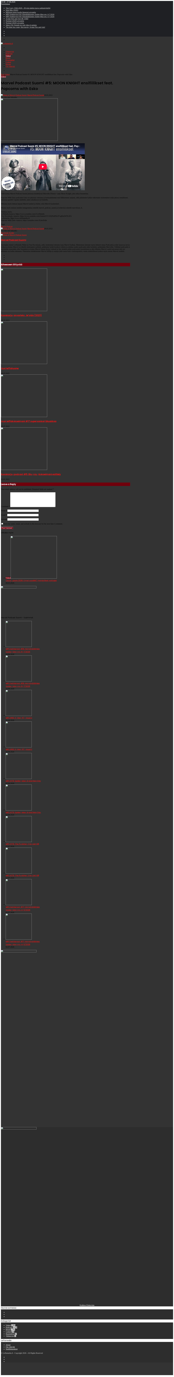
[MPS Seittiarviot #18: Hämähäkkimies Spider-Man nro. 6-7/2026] (19, 646)
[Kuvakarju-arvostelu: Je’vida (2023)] (24, 310)
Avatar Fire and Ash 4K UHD (17, 19)
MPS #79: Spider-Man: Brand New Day (23, 781)
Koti (2, 74)
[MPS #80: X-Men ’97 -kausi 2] (19, 715)
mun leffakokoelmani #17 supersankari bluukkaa (28, 421)
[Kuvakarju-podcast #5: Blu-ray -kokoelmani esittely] (24, 469)
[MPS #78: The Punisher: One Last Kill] (19, 841)
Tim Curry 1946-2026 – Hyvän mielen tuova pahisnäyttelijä (28, 8)
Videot (8, 56)
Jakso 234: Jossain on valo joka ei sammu (21, 25)
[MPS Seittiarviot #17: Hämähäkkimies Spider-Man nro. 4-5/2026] (19, 904)
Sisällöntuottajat (12, 1349)
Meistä (8, 64)
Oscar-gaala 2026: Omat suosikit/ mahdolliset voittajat (31, 580)
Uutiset (8, 62)
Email (4, 515)
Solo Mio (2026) (12, 10)
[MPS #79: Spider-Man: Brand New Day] (19, 778)
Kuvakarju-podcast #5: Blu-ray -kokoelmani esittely (31, 474)
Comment (5, 506)
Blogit (8, 58)
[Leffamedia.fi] (7, 44)
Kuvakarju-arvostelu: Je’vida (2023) (21, 315)
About (8, 1345)
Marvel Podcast (7, 226)
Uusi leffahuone (10, 368)
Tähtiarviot (10, 52)
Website (4, 519)
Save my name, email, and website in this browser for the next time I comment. (33, 524)
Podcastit (9, 54)
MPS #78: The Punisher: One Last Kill (22, 844)
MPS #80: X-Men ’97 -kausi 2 (19, 717)
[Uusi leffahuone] (24, 363)
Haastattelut (10, 60)
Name (4, 511)
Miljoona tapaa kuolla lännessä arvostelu (21, 12)
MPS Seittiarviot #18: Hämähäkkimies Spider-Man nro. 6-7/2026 (30, 14)
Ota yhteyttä (10, 66)
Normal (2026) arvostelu (15, 21)
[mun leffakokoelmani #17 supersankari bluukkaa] (24, 416)
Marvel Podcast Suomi (35, 95)
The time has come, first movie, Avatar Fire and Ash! (25, 27)
